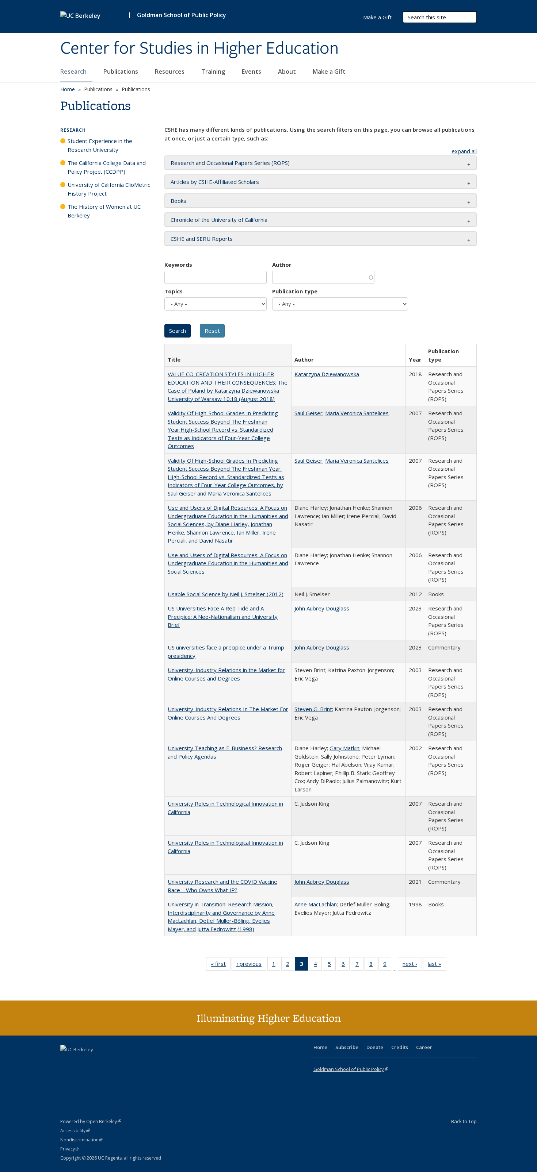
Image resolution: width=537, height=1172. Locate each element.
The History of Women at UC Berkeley (104, 211)
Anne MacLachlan (315, 904)
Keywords (178, 264)
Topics (173, 291)
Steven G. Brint (313, 709)
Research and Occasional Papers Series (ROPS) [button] (230, 162)
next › (412, 965)
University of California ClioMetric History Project (109, 189)
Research (74, 72)
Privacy (69, 1149)
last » (437, 965)
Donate (374, 1047)
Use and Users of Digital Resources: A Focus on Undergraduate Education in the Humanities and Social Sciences (228, 563)
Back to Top (464, 1121)
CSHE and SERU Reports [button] (202, 238)
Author (282, 264)
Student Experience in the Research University (100, 145)
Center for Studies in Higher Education (199, 48)
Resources (170, 72)
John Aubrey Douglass (321, 608)
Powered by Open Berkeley (90, 1121)
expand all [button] (464, 151)
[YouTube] (95, 1062)
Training (213, 72)
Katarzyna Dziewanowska (326, 374)
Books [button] (178, 200)
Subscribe (346, 1047)
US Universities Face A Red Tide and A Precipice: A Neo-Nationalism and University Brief (223, 616)
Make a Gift (329, 72)
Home (67, 89)
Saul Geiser (308, 413)
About (287, 72)
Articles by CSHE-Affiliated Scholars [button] (215, 181)
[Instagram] (110, 1062)
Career (424, 1047)
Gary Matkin (344, 748)
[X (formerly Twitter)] (67, 1062)
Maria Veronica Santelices (357, 413)
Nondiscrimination (81, 1140)
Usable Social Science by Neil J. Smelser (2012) (225, 594)
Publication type (294, 291)
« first (221, 965)
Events (252, 72)
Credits (399, 1047)
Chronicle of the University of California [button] (219, 219)
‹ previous (251, 965)
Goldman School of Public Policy (181, 15)
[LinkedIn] (81, 1062)
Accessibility (75, 1130)
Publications (121, 72)
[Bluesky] (124, 1062)
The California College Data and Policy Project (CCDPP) (107, 167)
